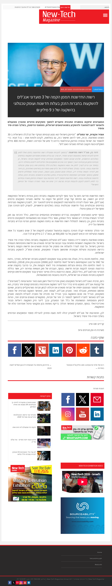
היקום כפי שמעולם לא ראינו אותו (24, 427)
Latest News (98, 89)
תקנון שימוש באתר (96, 558)
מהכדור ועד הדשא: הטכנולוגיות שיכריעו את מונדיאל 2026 (24, 416)
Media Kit (98, 565)
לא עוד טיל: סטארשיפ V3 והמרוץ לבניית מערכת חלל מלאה (24, 453)
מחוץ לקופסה (45, 396)
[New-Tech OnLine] (74, 16)
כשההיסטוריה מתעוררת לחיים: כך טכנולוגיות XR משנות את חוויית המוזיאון (24, 404)
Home (99, 552)
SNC (98, 262)
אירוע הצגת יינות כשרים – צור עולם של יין (23, 440)
